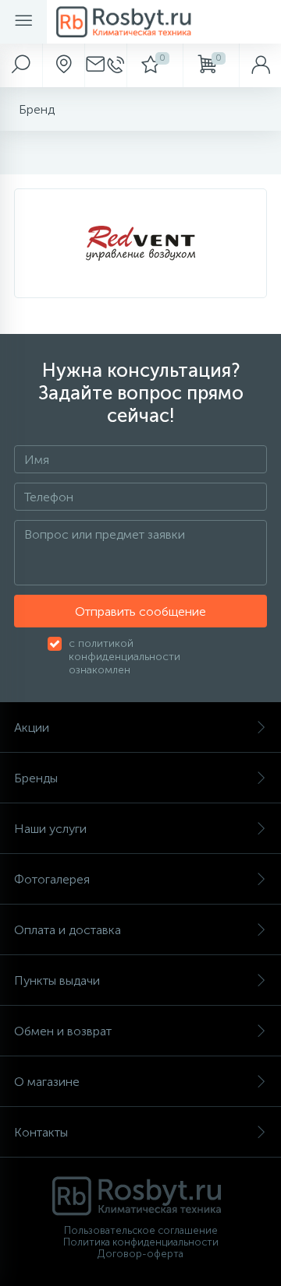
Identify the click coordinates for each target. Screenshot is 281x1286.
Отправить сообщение (140, 611)
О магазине (47, 1081)
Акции (31, 727)
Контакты (41, 1132)
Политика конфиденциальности (141, 1242)
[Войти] (260, 65)
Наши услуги (50, 828)
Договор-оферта (140, 1254)
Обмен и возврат (63, 1031)
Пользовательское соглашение (141, 1230)
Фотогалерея (52, 879)
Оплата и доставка (67, 929)
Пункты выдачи (57, 980)
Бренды (36, 778)
